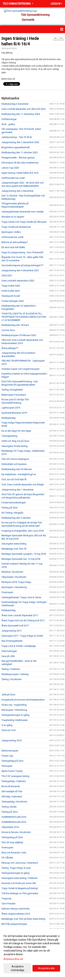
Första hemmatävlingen (13, 502)
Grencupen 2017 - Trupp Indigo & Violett (22, 635)
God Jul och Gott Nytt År (14, 479)
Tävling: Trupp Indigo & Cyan (16, 868)
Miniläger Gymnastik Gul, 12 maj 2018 (20, 559)
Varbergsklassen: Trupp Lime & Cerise (21, 597)
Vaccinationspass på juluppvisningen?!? (22, 265)
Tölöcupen (6, 766)
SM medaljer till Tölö (11, 791)
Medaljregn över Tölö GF (14, 548)
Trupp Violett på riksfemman (16, 227)
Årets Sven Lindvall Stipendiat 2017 (19, 615)
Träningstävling (9, 436)
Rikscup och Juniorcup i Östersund (19, 862)
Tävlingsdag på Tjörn (12, 837)
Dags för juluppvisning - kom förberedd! (22, 252)
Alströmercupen (9, 750)
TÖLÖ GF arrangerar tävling (15, 776)
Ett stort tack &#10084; (13, 247)
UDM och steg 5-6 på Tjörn (15, 441)
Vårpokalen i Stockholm (13, 577)
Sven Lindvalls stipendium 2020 (17, 280)
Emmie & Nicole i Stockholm (16, 832)
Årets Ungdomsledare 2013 (15, 913)
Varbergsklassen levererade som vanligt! (22, 211)
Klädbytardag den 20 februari (16, 469)
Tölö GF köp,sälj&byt (12, 842)
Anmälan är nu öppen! (12, 216)
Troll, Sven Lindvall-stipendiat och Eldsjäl (22, 484)
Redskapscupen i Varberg (15, 674)
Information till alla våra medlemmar (19, 162)
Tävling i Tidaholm (10, 669)
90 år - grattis (8, 124)
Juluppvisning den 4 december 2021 (20, 270)
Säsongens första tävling (14, 446)
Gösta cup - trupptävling (14, 704)
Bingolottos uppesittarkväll (15, 147)
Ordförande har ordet (12, 237)
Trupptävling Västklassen (14, 720)
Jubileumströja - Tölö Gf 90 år (16, 137)
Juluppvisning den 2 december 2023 (20, 142)
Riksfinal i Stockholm (12, 572)
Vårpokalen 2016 (10, 827)
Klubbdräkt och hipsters (14, 464)
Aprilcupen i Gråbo (11, 232)
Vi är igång (6, 725)
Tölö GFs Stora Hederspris (15, 459)
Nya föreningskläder (12, 641)
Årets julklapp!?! (9, 348)
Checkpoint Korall (10, 296)
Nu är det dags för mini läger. (16, 430)
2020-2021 (6, 275)
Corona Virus (8, 330)
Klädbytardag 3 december (15, 103)
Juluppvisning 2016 (11, 740)
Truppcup (6, 898)
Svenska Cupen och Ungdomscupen (20, 369)
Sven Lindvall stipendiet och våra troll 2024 (23, 109)
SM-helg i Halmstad (11, 796)
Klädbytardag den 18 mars (15, 325)
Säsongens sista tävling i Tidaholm (19, 878)
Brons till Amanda (10, 786)
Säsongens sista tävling (13, 543)
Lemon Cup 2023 (10, 167)
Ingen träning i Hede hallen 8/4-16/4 (19, 172)
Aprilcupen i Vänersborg (14, 587)
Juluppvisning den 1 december (17, 489)
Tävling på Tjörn (9, 507)
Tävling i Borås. (9, 806)
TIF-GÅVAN (7, 857)
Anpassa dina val (13, 959)
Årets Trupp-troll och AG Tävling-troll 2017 (23, 620)
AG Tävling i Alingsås (12, 512)
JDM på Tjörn (8, 694)
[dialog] (32, 953)
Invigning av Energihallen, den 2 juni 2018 (22, 530)
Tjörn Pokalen (8, 903)
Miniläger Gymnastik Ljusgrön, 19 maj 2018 (23, 553)
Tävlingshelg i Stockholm (14, 801)
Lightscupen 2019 (10, 407)
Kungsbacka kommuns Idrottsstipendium (23, 699)
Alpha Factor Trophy (12, 771)
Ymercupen (7, 592)
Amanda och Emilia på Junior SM (18, 883)
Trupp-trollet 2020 (10, 285)
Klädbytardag (8, 418)
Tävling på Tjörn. (9, 811)
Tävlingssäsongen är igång (15, 715)
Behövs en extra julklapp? (14, 242)
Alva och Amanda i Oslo (13, 852)
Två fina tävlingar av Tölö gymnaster (19, 893)
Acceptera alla (46, 968)
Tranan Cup (7, 755)
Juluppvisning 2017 (11, 630)
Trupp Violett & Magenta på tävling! (19, 888)
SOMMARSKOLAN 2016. (14, 817)
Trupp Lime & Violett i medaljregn (18, 646)
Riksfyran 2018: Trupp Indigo (16, 582)
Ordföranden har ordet (13, 178)
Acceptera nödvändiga (17, 968)
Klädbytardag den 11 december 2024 (20, 114)
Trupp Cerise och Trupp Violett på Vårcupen (24, 221)
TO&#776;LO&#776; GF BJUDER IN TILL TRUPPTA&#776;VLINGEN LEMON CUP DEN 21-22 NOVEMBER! (23, 316)
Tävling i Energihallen (12, 389)
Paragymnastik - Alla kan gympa (18, 157)
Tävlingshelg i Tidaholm (13, 781)
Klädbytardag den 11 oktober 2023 (19, 152)
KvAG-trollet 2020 (10, 290)
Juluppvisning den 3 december (17, 191)
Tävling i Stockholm (11, 679)
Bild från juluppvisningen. (14, 924)
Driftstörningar (9, 119)
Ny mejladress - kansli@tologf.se (18, 474)
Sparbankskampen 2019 (14, 412)
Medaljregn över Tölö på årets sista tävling (23, 918)
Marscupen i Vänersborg (14, 709)
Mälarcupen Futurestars (13, 394)
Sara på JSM (8, 656)
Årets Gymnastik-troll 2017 (15, 625)
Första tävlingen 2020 (12, 301)
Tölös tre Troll (8, 730)
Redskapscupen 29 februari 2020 (18, 335)
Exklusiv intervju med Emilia (15, 908)
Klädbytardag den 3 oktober (16, 517)
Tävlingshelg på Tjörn (12, 760)
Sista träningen (9, 651)
